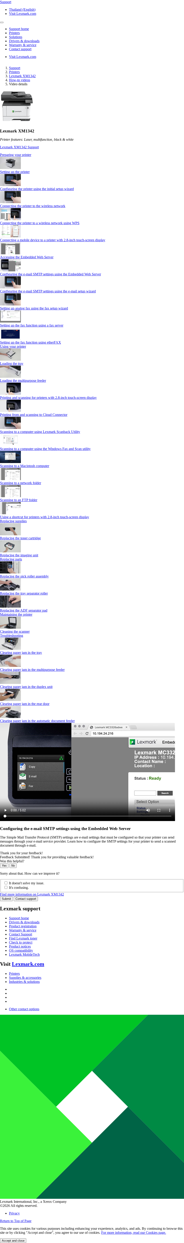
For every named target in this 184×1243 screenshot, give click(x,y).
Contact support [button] (20, 49)
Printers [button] (14, 33)
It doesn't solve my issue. (26, 883)
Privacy (14, 1213)
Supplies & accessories (25, 977)
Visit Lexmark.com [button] (22, 13)
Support (14, 68)
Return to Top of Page (15, 1221)
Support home (19, 918)
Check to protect (20, 942)
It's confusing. (19, 887)
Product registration (23, 926)
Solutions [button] (15, 37)
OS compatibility (21, 950)
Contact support (25, 898)
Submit (6, 898)
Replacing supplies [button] (13, 521)
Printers (14, 72)
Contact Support (20, 934)
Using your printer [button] (13, 346)
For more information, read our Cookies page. (133, 1232)
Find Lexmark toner (23, 938)
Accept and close (13, 1240)
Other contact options (24, 1009)
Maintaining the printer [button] (16, 614)
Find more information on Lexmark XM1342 (32, 894)
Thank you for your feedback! (21, 853)
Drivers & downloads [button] (24, 41)
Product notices (20, 946)
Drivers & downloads (24, 922)
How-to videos (19, 80)
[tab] (92, 155)
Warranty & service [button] (22, 45)
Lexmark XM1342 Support (19, 147)
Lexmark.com (28, 964)
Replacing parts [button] (11, 559)
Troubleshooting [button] (11, 635)
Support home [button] (19, 29)
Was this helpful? (12, 861)
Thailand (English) (22, 9)
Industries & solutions (24, 982)
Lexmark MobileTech (24, 954)
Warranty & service (22, 930)
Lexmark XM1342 (22, 76)
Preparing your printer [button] (15, 155)
